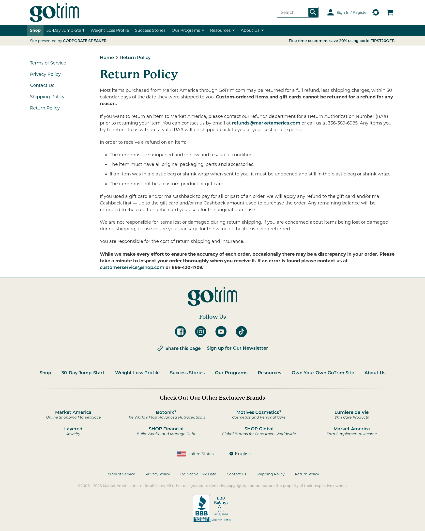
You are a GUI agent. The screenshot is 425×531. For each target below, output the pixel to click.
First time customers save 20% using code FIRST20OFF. (342, 40)
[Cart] (389, 12)
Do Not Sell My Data (198, 474)
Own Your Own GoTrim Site (323, 372)
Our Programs (231, 372)
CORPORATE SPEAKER (84, 40)
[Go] (313, 12)
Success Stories (150, 30)
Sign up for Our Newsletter (237, 348)
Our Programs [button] (186, 30)
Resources (269, 372)
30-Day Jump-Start (65, 30)
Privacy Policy (45, 74)
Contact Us (42, 85)
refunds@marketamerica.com (266, 123)
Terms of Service (48, 63)
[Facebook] (182, 331)
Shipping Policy (47, 96)
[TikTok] (243, 331)
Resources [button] (220, 30)
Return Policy (45, 108)
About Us (374, 372)
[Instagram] (202, 331)
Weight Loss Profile (137, 372)
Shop (35, 30)
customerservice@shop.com (132, 267)
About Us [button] (250, 30)
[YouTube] (222, 331)
